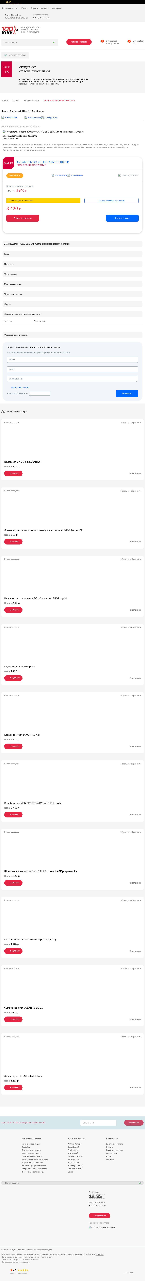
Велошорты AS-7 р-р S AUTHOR (22, 462)
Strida (70, 1172)
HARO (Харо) (73, 1162)
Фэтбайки (26, 1147)
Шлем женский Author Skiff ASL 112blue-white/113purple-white (40, 871)
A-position (128, 1273)
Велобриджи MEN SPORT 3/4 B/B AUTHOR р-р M (32, 803)
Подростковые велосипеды (34, 1169)
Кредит (24, 8)
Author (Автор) (74, 1144)
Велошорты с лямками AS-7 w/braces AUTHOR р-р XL (35, 598)
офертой (100, 1254)
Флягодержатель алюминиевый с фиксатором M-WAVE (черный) (43, 530)
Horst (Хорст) (74, 1159)
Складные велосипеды (32, 1156)
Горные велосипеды (31, 1144)
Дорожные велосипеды (32, 1162)
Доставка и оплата (9, 8)
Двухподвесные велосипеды (35, 1159)
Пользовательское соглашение (15, 1262)
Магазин (110, 1159)
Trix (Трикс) (73, 1153)
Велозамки (40, 321)
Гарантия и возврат (39, 8)
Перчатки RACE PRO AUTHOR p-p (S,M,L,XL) (30, 939)
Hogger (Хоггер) (75, 1156)
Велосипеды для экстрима (34, 1166)
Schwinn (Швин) (75, 1169)
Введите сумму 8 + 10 (17, 393)
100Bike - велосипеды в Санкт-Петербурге (33, 1250)
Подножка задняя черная (19, 666)
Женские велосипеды (31, 1153)
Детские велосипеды (31, 1150)
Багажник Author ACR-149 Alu (22, 735)
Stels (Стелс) (73, 1147)
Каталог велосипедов (31, 1139)
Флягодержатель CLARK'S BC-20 (23, 1007)
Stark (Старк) (73, 1150)
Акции (109, 1156)
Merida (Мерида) (75, 1166)
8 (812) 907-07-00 (41, 17)
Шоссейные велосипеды (33, 1172)
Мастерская (57, 8)
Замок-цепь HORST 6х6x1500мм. (23, 1076)
